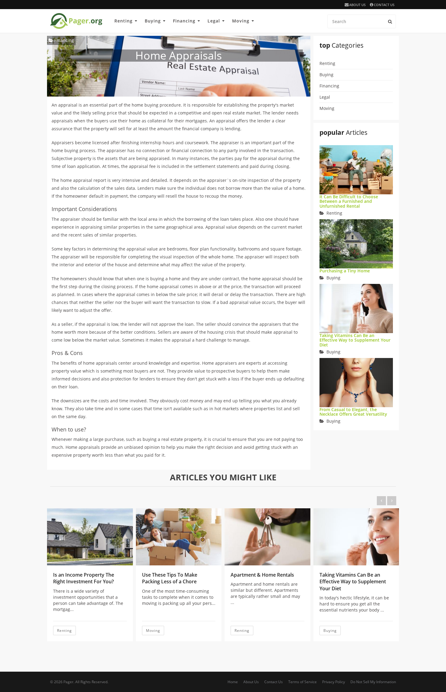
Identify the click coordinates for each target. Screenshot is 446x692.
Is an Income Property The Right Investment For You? (83, 578)
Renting (123, 21)
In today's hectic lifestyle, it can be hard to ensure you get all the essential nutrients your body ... (354, 604)
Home (233, 681)
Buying (153, 21)
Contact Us (384, 4)
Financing (184, 21)
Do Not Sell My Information (373, 681)
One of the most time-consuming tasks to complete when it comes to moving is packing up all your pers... (178, 597)
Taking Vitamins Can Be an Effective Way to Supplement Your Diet (354, 340)
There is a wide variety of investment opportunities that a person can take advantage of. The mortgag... (88, 600)
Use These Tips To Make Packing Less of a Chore (169, 578)
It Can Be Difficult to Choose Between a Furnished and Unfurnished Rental (348, 201)
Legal (214, 21)
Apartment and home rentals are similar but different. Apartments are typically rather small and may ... (265, 593)
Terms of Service (302, 681)
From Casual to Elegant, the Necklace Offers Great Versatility (353, 412)
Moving (240, 21)
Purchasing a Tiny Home (344, 271)
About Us (357, 4)
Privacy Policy (333, 681)
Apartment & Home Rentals (262, 574)
